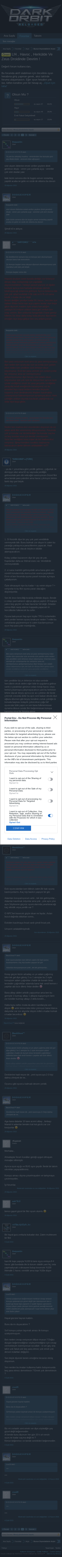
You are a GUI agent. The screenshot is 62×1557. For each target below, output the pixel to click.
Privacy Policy (48, 839)
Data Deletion (14, 839)
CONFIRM (18, 828)
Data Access (31, 839)
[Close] (56, 718)
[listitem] (31, 772)
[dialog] (31, 778)
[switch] (50, 779)
